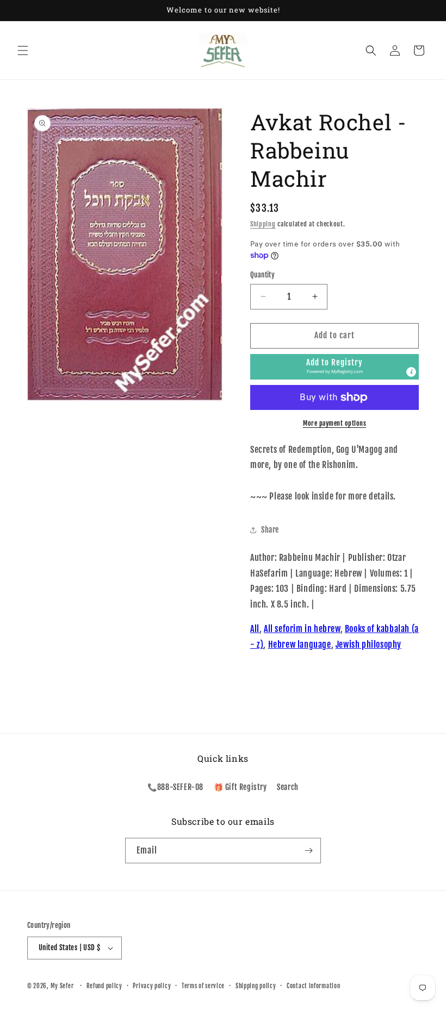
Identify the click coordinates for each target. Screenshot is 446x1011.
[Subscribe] (308, 850)
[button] (23, 50)
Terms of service (203, 986)
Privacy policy (152, 986)
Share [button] (270, 529)
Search (288, 787)
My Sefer (62, 986)
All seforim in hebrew (302, 628)
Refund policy (104, 986)
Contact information (313, 986)
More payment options (334, 423)
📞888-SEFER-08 (175, 787)
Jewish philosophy (368, 644)
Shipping (263, 224)
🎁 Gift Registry (240, 787)
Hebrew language (299, 644)
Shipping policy (256, 986)
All (254, 628)
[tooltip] (411, 372)
